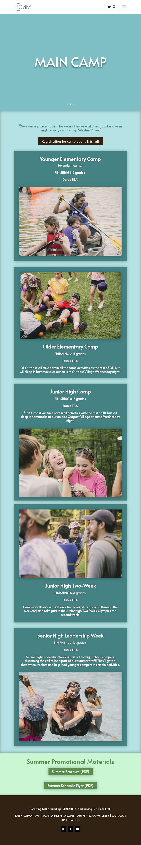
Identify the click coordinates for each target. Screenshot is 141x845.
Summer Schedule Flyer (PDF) (70, 785)
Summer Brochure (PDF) (70, 771)
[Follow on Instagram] (63, 829)
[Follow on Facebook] (70, 829)
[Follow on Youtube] (77, 829)
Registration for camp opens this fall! (71, 141)
